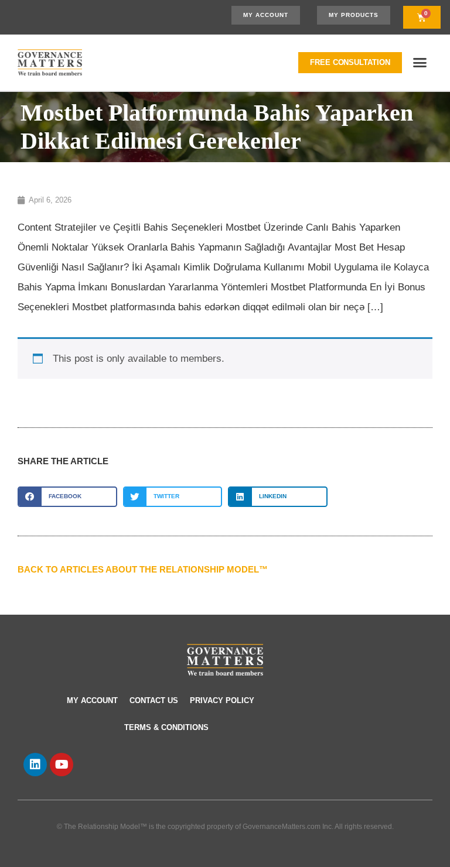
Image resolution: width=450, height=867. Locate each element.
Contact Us (153, 700)
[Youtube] (61, 764)
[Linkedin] (35, 764)
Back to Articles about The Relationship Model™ (143, 569)
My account (92, 700)
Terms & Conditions (166, 727)
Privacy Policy (222, 700)
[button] (420, 63)
